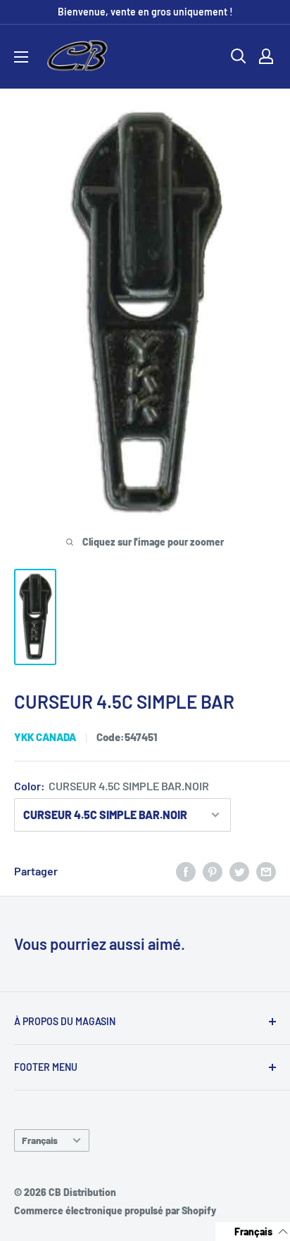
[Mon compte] (266, 56)
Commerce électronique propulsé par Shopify (115, 1210)
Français (40, 1140)
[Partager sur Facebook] (186, 871)
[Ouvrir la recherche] (238, 56)
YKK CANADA (45, 737)
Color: (111, 785)
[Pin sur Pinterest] (212, 871)
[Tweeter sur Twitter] (239, 871)
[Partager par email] (266, 871)
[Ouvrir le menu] (21, 57)
